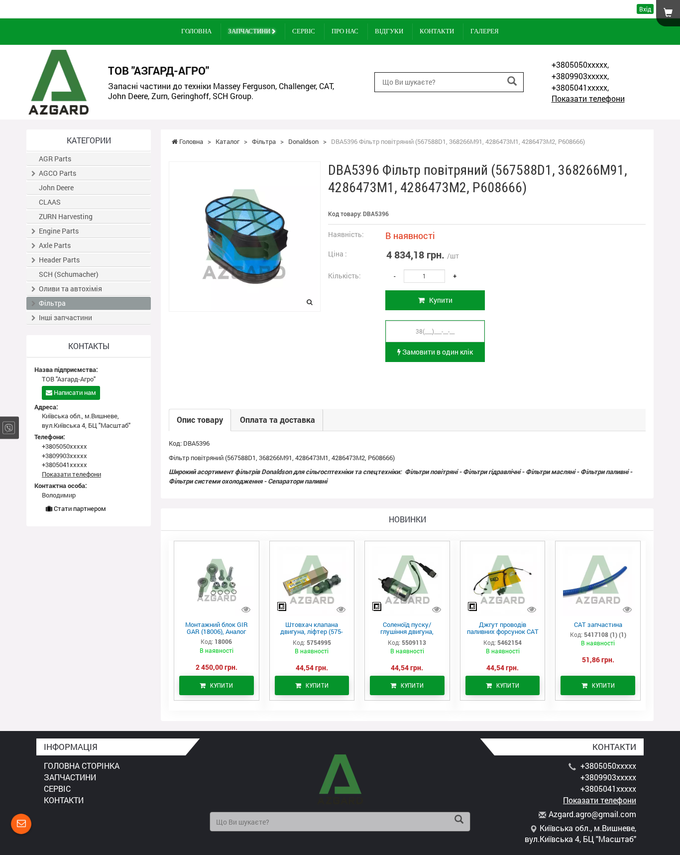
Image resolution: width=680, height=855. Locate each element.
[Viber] (8, 427)
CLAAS (50, 202)
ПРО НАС (345, 31)
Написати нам (74, 392)
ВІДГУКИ (389, 31)
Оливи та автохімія (70, 288)
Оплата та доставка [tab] (277, 419)
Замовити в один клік (437, 352)
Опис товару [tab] (200, 419)
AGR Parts (55, 158)
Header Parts (59, 259)
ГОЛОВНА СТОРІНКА (81, 765)
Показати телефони (588, 98)
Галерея (484, 31)
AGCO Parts (57, 173)
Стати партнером (79, 508)
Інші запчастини (65, 317)
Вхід (645, 9)
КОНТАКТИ (437, 31)
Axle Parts (55, 245)
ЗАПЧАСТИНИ (250, 31)
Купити (439, 300)
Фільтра (52, 303)
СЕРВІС (303, 31)
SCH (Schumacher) (69, 274)
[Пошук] (512, 81)
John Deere (56, 187)
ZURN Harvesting (66, 216)
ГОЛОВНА (196, 31)
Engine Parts (59, 231)
